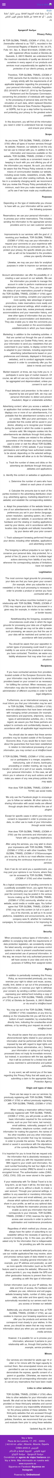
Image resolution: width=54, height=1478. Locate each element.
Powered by (27, 1475)
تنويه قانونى (39, 1451)
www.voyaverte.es (27, 1464)
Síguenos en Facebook (20, 1467)
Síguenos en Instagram (33, 1468)
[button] (4, 4)
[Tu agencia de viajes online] (44, 4)
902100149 (11, 1444)
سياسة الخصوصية (35, 1454)
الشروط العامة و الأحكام (20, 1451)
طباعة (49, 10)
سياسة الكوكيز (18, 1454)
